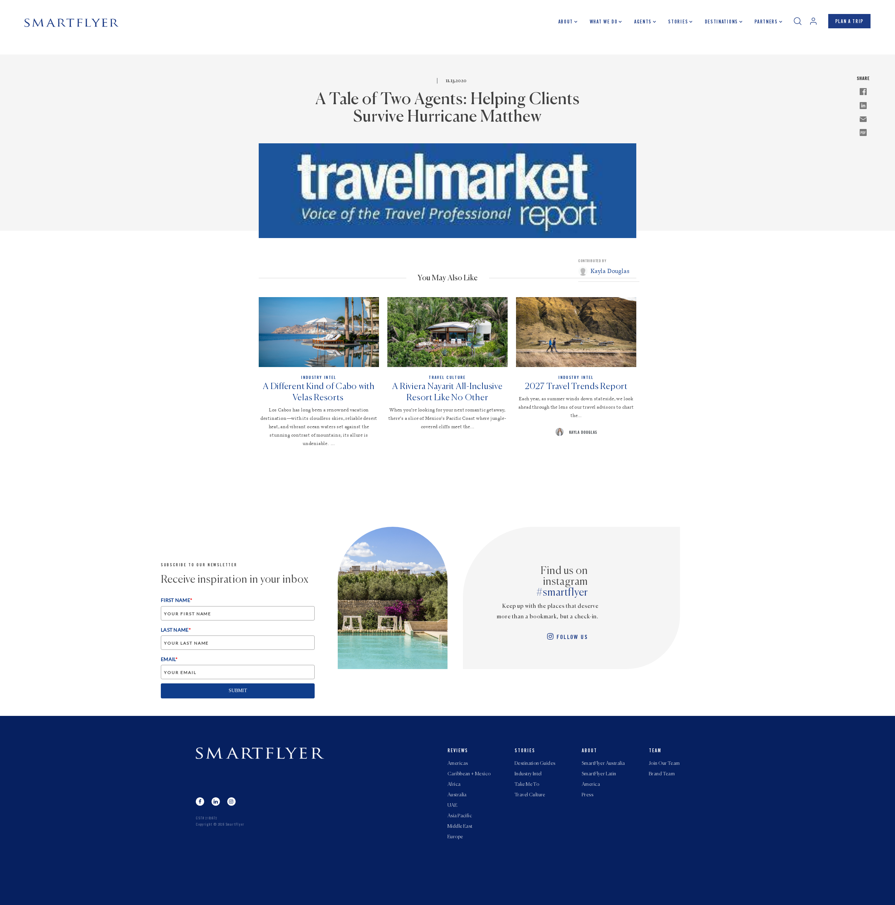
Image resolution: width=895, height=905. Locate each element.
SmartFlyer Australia (603, 763)
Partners (766, 22)
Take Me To (527, 784)
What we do (604, 22)
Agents (643, 22)
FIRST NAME (176, 600)
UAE (452, 805)
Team (655, 751)
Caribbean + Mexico (469, 773)
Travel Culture (530, 794)
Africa (454, 784)
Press (587, 794)
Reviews (458, 751)
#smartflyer (562, 593)
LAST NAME (176, 630)
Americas (458, 763)
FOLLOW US (572, 638)
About (565, 22)
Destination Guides (535, 763)
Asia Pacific (460, 815)
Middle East (460, 826)
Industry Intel (528, 773)
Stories (678, 22)
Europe (455, 836)
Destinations (721, 22)
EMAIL (169, 659)
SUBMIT (238, 690)
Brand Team (662, 773)
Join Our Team (664, 763)
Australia (457, 794)
